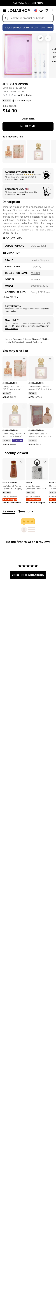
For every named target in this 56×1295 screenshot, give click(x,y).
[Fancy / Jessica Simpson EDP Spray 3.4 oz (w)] (24, 359)
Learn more (19, 179)
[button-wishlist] (46, 10)
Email (18, 326)
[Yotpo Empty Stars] (9, 95)
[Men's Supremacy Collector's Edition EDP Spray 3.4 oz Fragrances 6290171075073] (44, 461)
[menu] (4, 10)
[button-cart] (52, 10)
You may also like (12, 136)
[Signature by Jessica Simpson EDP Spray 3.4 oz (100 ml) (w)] (50, 406)
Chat (25, 326)
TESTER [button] (19, 440)
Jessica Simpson (32, 339)
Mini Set (45, 339)
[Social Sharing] (41, 38)
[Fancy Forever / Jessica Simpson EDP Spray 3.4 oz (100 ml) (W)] (50, 359)
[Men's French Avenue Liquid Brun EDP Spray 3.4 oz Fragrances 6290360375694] (21, 461)
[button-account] (41, 10)
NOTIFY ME (28, 126)
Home (7, 339)
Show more (9, 232)
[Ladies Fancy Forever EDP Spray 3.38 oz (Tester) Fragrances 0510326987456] (24, 406)
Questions (25, 511)
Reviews (8, 511)
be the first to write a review (28, 574)
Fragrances (17, 339)
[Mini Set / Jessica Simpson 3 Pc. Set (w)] (48, 38)
